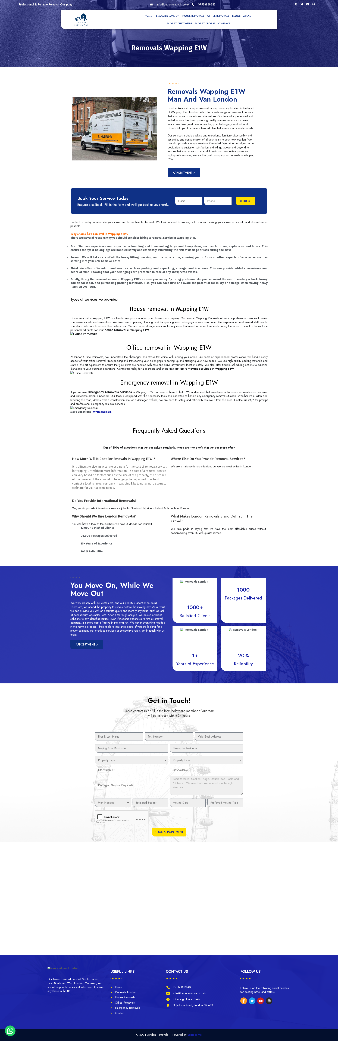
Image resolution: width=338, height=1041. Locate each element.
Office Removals (218, 16)
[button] (10, 1030)
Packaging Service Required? (115, 785)
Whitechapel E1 (102, 412)
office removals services (193, 369)
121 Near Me (194, 1035)
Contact (224, 23)
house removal (115, 330)
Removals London (167, 16)
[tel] (204, 4)
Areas (247, 16)
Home (148, 16)
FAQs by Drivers (205, 23)
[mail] (169, 4)
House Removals (193, 16)
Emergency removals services (110, 392)
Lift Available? (106, 770)
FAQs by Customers (179, 23)
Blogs (236, 16)
